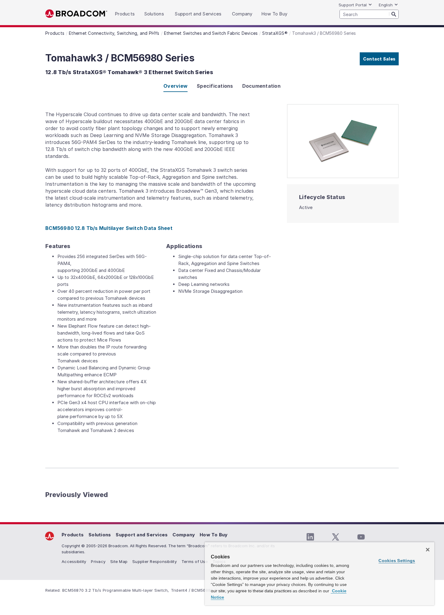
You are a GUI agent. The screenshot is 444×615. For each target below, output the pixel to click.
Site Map (118, 561)
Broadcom (76, 14)
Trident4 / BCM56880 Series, (199, 590)
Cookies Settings (396, 560)
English (386, 4)
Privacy (98, 561)
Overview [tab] (175, 86)
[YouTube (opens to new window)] (361, 537)
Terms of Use (195, 561)
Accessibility (74, 561)
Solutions (99, 535)
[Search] (393, 14)
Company (183, 535)
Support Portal (353, 4)
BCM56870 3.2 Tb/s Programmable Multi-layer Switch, (115, 590)
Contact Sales (379, 58)
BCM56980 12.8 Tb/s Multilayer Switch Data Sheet (108, 228)
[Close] (428, 549)
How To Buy (214, 535)
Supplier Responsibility (154, 561)
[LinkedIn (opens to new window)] (310, 537)
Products (73, 535)
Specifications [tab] (215, 86)
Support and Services (142, 535)
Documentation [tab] (261, 86)
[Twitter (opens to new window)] (335, 537)
